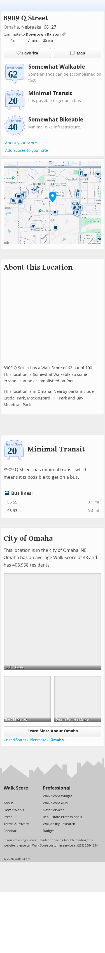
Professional (57, 788)
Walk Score (16, 788)
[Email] (24, 796)
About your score (21, 143)
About (8, 803)
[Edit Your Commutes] (64, 33)
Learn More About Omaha (52, 731)
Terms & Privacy (16, 824)
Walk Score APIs (55, 803)
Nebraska (38, 740)
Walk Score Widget (57, 796)
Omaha (11, 27)
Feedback (11, 831)
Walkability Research (59, 824)
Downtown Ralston (44, 34)
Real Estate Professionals (62, 817)
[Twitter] (7, 796)
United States (15, 740)
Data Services (53, 810)
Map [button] (81, 53)
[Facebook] (15, 796)
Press (8, 817)
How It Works (14, 810)
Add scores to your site (26, 150)
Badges (49, 831)
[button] (52, 197)
